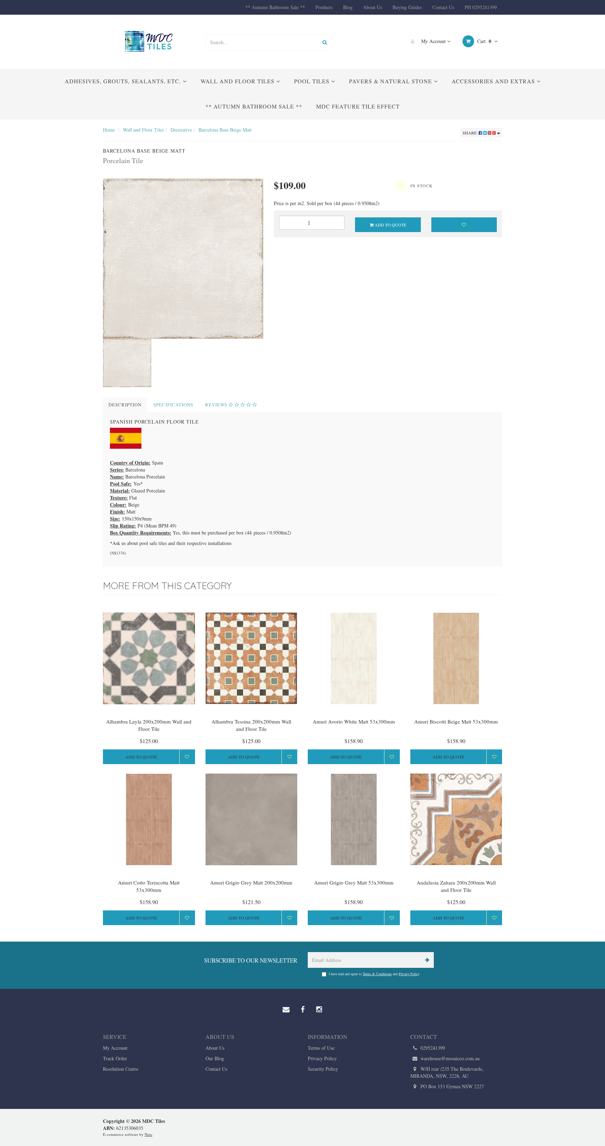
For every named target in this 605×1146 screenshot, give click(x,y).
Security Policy (323, 1068)
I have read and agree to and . (374, 973)
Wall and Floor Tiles (238, 81)
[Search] (324, 42)
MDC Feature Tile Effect (358, 106)
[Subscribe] (426, 960)
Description (125, 404)
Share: (471, 132)
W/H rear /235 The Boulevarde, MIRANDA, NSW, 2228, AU (447, 1072)
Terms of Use (321, 1047)
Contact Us (443, 7)
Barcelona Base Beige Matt (225, 129)
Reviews (217, 404)
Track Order (115, 1058)
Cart (483, 41)
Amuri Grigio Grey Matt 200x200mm (251, 882)
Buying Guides (407, 7)
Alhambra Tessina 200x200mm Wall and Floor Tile (251, 725)
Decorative (181, 129)
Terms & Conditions (377, 973)
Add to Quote (390, 225)
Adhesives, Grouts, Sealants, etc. (124, 81)
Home (109, 129)
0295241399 (432, 1047)
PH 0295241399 (481, 7)
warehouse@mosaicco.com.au (449, 1058)
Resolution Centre (120, 1068)
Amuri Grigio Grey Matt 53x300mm (354, 882)
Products (324, 7)
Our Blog (215, 1058)
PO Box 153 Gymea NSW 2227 (451, 1086)
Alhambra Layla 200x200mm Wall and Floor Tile (149, 725)
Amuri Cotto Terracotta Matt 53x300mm (149, 886)
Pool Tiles (312, 81)
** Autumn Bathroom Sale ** (275, 7)
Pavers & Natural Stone (391, 81)
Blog (348, 7)
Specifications (173, 404)
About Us (372, 7)
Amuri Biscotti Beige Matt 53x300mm (456, 721)
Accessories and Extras (494, 81)
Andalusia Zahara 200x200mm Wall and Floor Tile (456, 886)
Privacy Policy (409, 973)
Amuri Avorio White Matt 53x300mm (354, 721)
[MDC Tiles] (148, 41)
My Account (433, 41)
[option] (183, 259)
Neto (148, 1134)
